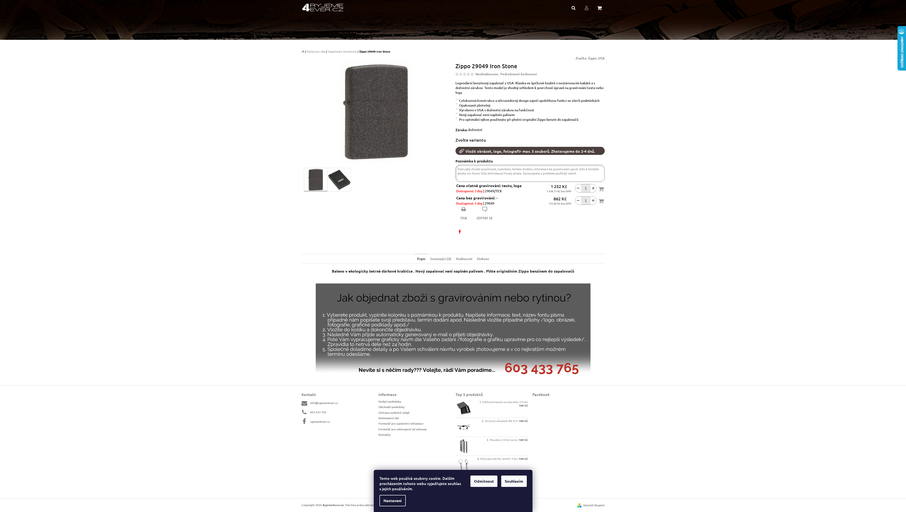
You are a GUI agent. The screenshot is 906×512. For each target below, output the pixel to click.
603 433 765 (318, 412)
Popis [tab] (421, 258)
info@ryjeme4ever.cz (324, 403)
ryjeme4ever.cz (320, 421)
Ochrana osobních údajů (394, 413)
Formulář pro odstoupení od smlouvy (403, 429)
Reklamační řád (389, 418)
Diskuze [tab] (483, 258)
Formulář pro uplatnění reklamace (401, 424)
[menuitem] (382, 24)
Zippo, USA (596, 58)
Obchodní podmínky (392, 407)
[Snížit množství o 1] (578, 188)
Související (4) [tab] (440, 258)
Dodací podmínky (390, 402)
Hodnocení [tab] (464, 258)
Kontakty (385, 435)
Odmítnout (484, 481)
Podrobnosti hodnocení (518, 74)
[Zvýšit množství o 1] (593, 188)
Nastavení (392, 500)
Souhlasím (514, 481)
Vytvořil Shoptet (594, 505)
